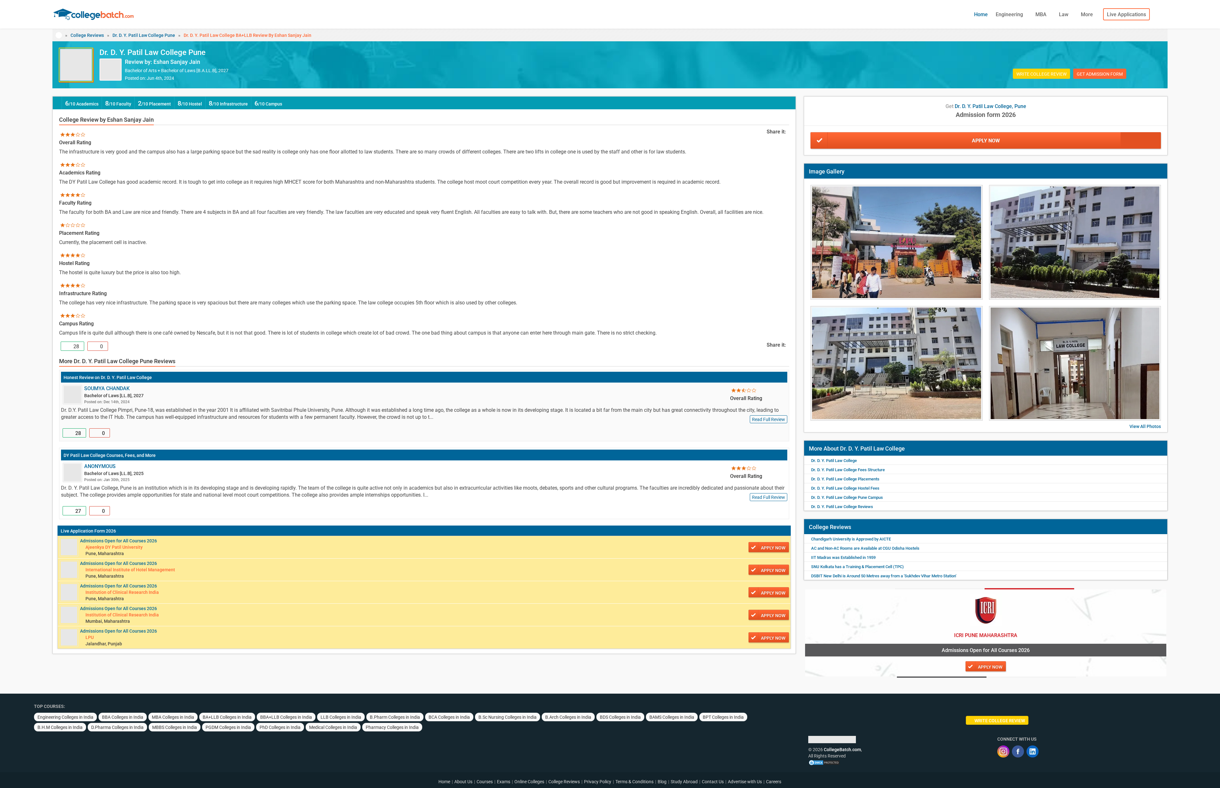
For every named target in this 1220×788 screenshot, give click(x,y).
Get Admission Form (1100, 74)
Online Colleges (529, 781)
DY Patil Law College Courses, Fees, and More (110, 455)
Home (981, 14)
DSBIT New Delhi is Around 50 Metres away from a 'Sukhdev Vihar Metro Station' (883, 576)
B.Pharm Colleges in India (395, 717)
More (1087, 14)
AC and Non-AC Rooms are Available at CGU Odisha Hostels (865, 548)
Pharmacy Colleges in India (392, 727)
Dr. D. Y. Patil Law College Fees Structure (848, 469)
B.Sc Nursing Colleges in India (507, 717)
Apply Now (986, 141)
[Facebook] (1018, 751)
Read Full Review (768, 419)
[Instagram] (1003, 751)
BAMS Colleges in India (671, 717)
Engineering (1010, 14)
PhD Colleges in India (280, 727)
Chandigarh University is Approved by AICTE (851, 539)
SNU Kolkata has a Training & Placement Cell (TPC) (857, 566)
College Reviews (87, 35)
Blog (662, 781)
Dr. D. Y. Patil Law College (834, 460)
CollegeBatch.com (842, 749)
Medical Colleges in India (333, 727)
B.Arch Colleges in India (568, 717)
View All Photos (1145, 426)
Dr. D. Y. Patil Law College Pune (143, 35)
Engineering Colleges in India (65, 717)
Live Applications (1126, 14)
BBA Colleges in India (122, 717)
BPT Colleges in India (723, 717)
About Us (463, 781)
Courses (485, 781)
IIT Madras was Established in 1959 (843, 557)
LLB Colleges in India (341, 717)
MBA (1041, 14)
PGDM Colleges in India (228, 727)
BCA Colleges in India (449, 717)
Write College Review (1041, 74)
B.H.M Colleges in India (60, 727)
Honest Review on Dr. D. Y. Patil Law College (108, 377)
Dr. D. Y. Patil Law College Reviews (842, 506)
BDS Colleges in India (620, 717)
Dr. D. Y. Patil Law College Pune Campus (847, 497)
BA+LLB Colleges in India (227, 717)
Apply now (773, 547)
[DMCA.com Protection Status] (824, 762)
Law (1064, 14)
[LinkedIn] (1033, 751)
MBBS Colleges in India (174, 727)
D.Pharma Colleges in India (117, 727)
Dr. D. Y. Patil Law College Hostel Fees (845, 488)
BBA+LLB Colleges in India (286, 717)
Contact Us (713, 781)
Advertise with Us (745, 781)
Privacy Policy (597, 781)
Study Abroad (684, 781)
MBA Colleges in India (173, 717)
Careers (773, 781)
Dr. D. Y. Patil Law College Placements (845, 479)
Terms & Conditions (634, 781)
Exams (503, 781)
